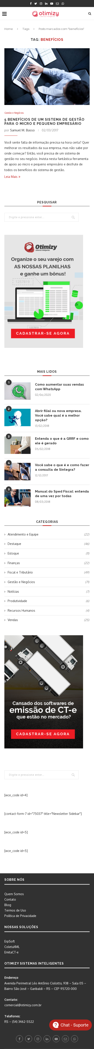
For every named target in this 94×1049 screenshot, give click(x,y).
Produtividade (48, 601)
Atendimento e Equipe (48, 534)
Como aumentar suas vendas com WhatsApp (59, 387)
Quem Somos (14, 894)
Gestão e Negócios (14, 113)
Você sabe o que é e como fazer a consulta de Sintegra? (62, 467)
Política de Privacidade (20, 916)
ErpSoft (9, 941)
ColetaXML (12, 947)
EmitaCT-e (11, 952)
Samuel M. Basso (22, 130)
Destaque (48, 544)
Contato (10, 899)
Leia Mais (10, 177)
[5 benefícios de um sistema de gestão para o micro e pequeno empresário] (47, 76)
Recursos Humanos (48, 610)
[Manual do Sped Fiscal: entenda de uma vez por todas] (17, 498)
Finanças (48, 563)
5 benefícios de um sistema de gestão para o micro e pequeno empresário (44, 121)
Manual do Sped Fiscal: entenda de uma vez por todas (62, 493)
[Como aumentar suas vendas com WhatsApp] (17, 391)
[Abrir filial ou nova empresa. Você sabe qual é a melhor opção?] (17, 417)
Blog (7, 905)
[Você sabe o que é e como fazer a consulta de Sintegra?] (17, 471)
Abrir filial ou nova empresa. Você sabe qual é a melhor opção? (58, 415)
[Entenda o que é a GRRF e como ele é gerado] (17, 445)
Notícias (48, 591)
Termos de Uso (15, 910)
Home (8, 29)
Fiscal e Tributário (48, 572)
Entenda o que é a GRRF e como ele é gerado (62, 441)
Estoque (48, 553)
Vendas (48, 620)
